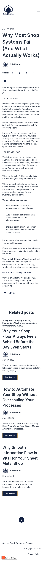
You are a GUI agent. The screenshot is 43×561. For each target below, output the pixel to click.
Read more (10, 377)
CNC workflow (9, 326)
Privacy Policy (34, 554)
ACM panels (8, 320)
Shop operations (22, 320)
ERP (10, 293)
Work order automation (25, 323)
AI (14, 293)
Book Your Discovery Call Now (16, 272)
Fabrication (7, 323)
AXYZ (20, 326)
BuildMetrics (16, 64)
